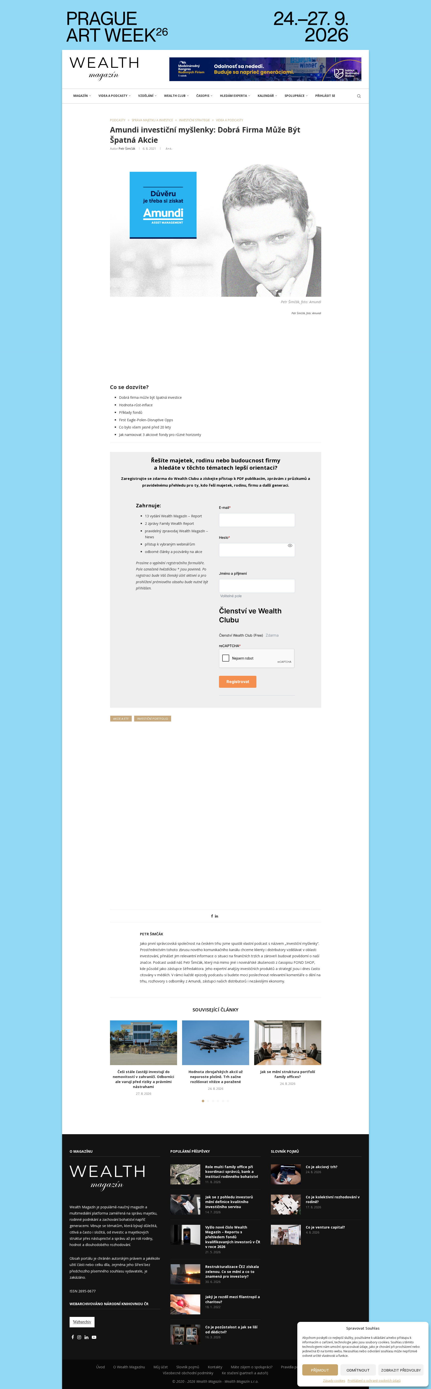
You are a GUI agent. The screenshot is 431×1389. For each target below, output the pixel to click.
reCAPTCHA (230, 646)
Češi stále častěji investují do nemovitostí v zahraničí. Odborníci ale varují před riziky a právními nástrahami (143, 1079)
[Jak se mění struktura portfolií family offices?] (287, 1042)
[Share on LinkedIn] (216, 916)
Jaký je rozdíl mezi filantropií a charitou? (232, 1299)
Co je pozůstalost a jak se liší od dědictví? (231, 1329)
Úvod (100, 1367)
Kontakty (215, 1367)
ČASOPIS (202, 96)
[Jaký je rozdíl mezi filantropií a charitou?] (185, 1304)
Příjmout (320, 1370)
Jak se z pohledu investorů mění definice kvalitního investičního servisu (229, 1202)
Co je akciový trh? (321, 1166)
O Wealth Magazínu (129, 1367)
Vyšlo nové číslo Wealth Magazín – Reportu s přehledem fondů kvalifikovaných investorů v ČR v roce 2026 (232, 1237)
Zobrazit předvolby (401, 1370)
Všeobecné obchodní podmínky (188, 1373)
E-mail (225, 507)
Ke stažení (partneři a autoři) (245, 1373)
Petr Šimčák (127, 148)
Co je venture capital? (325, 1227)
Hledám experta (233, 96)
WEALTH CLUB (175, 96)
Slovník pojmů (187, 1367)
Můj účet (160, 1367)
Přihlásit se (325, 96)
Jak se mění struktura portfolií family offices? (287, 1074)
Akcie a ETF (121, 718)
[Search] (358, 96)
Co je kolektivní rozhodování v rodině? (333, 1199)
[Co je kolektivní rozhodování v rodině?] (286, 1205)
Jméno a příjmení (233, 573)
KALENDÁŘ (266, 96)
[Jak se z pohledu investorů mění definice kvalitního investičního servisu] (185, 1205)
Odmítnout (358, 1370)
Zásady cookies (334, 1381)
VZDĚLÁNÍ (145, 96)
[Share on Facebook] (212, 916)
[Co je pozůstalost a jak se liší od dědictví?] (185, 1335)
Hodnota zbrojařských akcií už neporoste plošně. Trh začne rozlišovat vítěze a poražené (216, 1076)
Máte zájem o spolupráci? (251, 1367)
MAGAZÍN (80, 96)
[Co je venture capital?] (286, 1235)
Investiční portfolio (152, 718)
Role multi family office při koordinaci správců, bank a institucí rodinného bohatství (231, 1171)
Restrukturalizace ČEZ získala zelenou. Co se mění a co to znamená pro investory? (232, 1271)
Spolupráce (295, 96)
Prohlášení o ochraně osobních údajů (374, 1381)
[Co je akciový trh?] (286, 1174)
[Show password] (290, 545)
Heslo (224, 537)
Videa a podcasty (113, 96)
